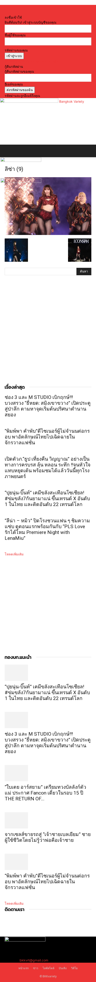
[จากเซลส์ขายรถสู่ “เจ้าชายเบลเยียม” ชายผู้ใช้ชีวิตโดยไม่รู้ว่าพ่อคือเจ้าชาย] (48, 820)
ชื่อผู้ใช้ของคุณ (15, 35)
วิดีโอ (74, 968)
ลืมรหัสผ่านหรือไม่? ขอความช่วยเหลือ (31, 61)
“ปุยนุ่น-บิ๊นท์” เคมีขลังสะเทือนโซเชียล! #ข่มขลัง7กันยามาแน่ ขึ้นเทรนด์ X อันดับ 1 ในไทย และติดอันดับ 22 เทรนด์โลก (47, 498)
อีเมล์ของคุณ (14, 84)
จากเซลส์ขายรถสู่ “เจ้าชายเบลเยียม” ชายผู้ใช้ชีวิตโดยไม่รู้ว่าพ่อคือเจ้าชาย (48, 837)
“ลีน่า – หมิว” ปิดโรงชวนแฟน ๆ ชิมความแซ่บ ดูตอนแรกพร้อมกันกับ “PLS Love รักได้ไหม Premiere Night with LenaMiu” (47, 529)
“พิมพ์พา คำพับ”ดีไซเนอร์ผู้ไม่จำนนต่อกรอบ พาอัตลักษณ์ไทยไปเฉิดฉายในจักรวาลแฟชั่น (47, 436)
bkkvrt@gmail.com (34, 960)
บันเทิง (63, 968)
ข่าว (35, 968)
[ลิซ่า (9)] (48, 234)
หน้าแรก (23, 968)
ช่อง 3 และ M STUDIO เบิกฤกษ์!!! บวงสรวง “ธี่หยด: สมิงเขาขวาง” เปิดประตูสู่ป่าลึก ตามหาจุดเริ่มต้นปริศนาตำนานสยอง (48, 406)
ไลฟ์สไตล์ (48, 968)
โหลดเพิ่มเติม (14, 554)
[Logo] (20, 160)
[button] (7, 151)
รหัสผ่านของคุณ (16, 50)
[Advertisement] (48, 334)
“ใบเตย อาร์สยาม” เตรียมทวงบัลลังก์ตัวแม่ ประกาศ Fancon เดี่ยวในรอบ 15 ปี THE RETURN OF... (45, 793)
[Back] (6, 12)
